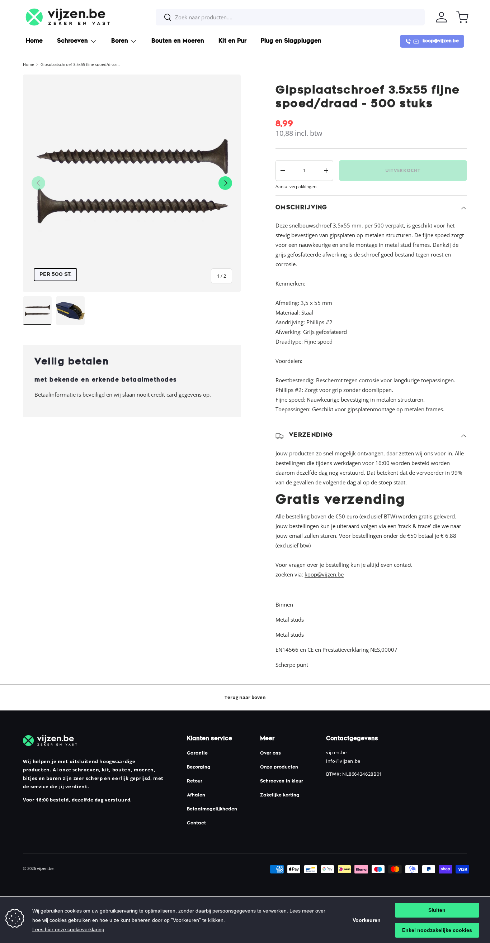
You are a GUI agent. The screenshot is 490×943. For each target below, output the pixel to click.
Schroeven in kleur (281, 781)
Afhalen (196, 795)
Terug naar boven (245, 697)
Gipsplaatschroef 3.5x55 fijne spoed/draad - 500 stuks (81, 64)
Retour (194, 781)
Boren (119, 41)
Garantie (197, 753)
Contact (196, 823)
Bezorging (199, 767)
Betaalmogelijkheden (212, 809)
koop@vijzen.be (324, 574)
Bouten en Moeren (177, 41)
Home (34, 41)
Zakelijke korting (280, 795)
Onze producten (279, 767)
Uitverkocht (403, 170)
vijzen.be (45, 868)
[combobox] (290, 17)
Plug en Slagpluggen (291, 41)
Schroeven (72, 41)
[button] (462, 17)
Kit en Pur (232, 41)
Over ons (270, 753)
